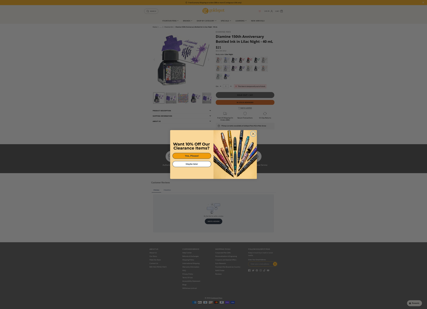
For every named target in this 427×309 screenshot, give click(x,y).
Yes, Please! (192, 155)
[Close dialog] (253, 134)
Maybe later (192, 164)
